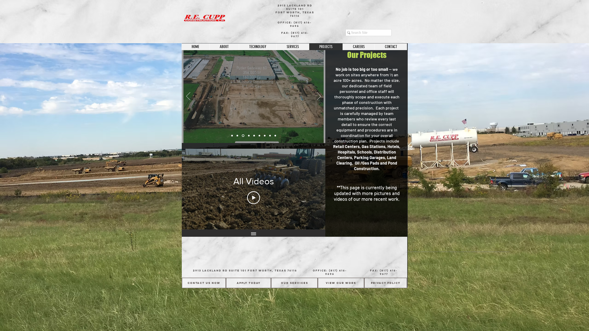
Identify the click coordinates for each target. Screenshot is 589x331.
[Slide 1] (232, 136)
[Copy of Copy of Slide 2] (249, 136)
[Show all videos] (253, 234)
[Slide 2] (237, 136)
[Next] (319, 96)
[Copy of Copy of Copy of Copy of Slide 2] (270, 136)
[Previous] (188, 96)
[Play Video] (253, 197)
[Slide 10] (254, 136)
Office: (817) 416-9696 (294, 24)
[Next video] (315, 189)
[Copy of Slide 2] (243, 135)
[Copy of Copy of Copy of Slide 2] (265, 136)
